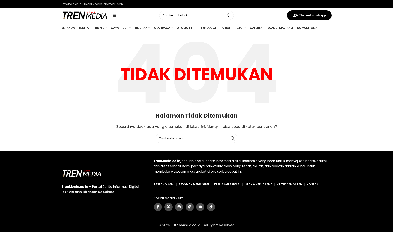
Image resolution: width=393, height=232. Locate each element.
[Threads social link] (190, 207)
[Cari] (229, 15)
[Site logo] (84, 15)
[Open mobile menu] (115, 15)
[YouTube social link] (200, 207)
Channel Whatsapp (312, 15)
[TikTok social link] (211, 207)
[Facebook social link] (158, 207)
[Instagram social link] (179, 207)
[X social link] (168, 207)
